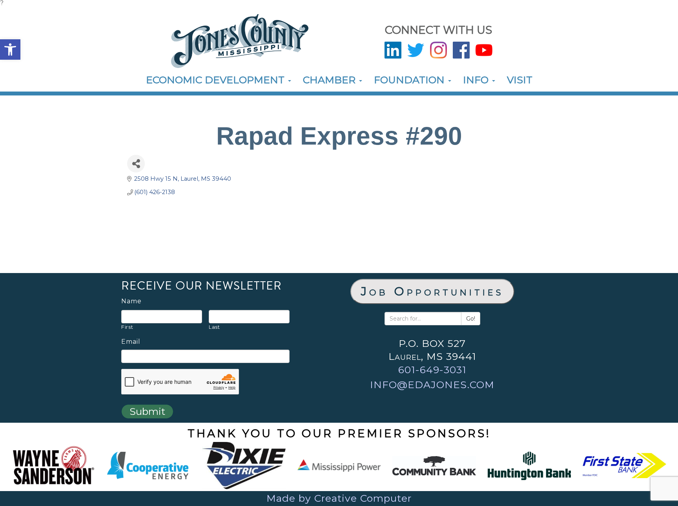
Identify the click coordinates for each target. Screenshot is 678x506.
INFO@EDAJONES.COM (432, 384)
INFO (477, 80)
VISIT (519, 80)
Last (214, 327)
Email (130, 342)
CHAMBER (330, 80)
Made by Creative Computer (339, 498)
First (127, 327)
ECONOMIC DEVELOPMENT (216, 80)
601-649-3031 (432, 370)
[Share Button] (136, 163)
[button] (10, 49)
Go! (470, 318)
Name (131, 301)
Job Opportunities (432, 291)
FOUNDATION (410, 80)
